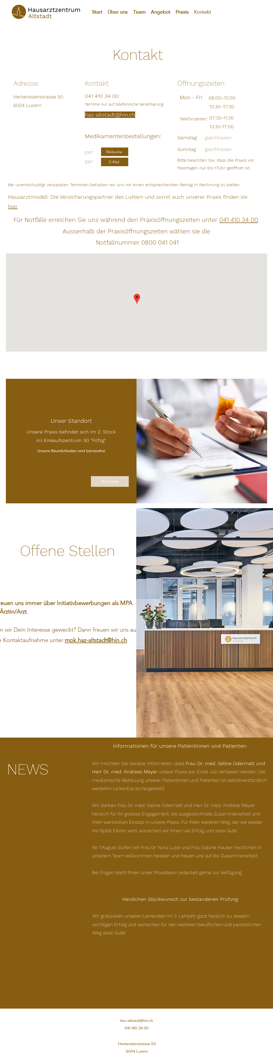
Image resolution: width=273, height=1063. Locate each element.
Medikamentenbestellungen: (123, 136)
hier (13, 206)
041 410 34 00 (238, 220)
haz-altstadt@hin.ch (136, 1020)
